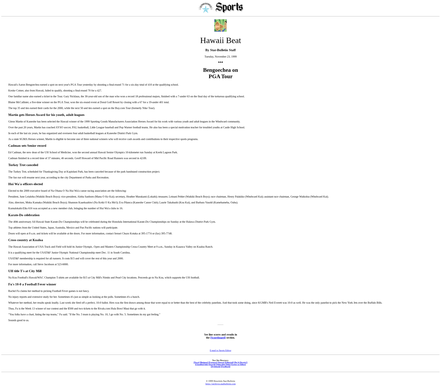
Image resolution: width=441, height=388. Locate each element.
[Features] (212, 362)
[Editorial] (229, 362)
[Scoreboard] (218, 337)
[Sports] (221, 362)
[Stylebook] (215, 366)
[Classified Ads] (201, 364)
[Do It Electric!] (240, 362)
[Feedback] (225, 366)
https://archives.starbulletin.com (221, 383)
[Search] (212, 364)
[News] (196, 362)
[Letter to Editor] (238, 364)
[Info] (228, 364)
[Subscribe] (220, 364)
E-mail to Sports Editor (220, 350)
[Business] (204, 362)
